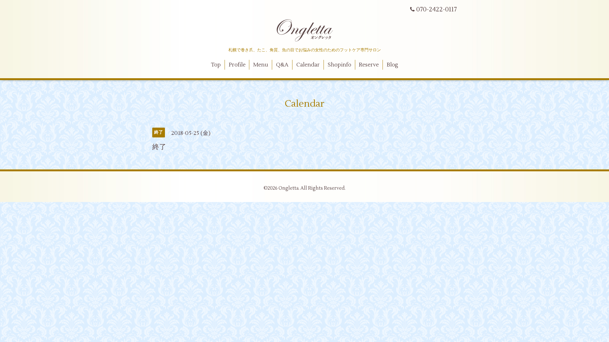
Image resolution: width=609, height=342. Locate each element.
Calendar (308, 64)
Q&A (282, 64)
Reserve (369, 64)
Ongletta (288, 188)
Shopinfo (339, 64)
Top (216, 64)
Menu (260, 64)
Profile (237, 64)
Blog (392, 64)
